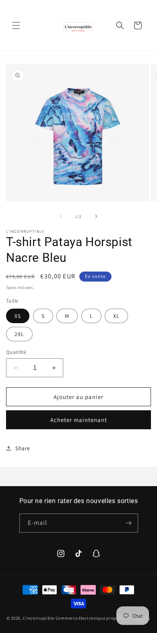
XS (17, 316)
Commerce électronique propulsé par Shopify (103, 618)
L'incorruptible (39, 618)
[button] (16, 25)
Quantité (16, 352)
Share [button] (22, 448)
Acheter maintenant (78, 420)
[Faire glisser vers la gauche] (61, 216)
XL (116, 316)
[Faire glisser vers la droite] (96, 216)
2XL (19, 334)
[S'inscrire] (129, 523)
